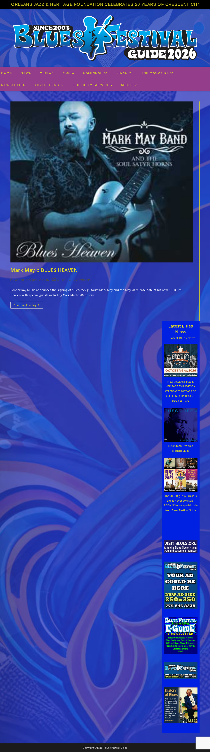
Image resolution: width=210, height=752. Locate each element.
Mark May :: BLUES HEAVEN (44, 270)
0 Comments (82, 280)
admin (19, 280)
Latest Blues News (180, 328)
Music (61, 280)
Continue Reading (28, 306)
